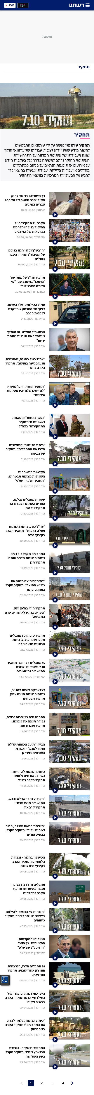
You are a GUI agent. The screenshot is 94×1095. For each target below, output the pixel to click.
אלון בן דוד (38, 292)
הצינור (41, 210)
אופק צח (40, 319)
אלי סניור (39, 237)
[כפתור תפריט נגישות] (5, 979)
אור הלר (40, 265)
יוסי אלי (40, 953)
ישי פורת (39, 677)
